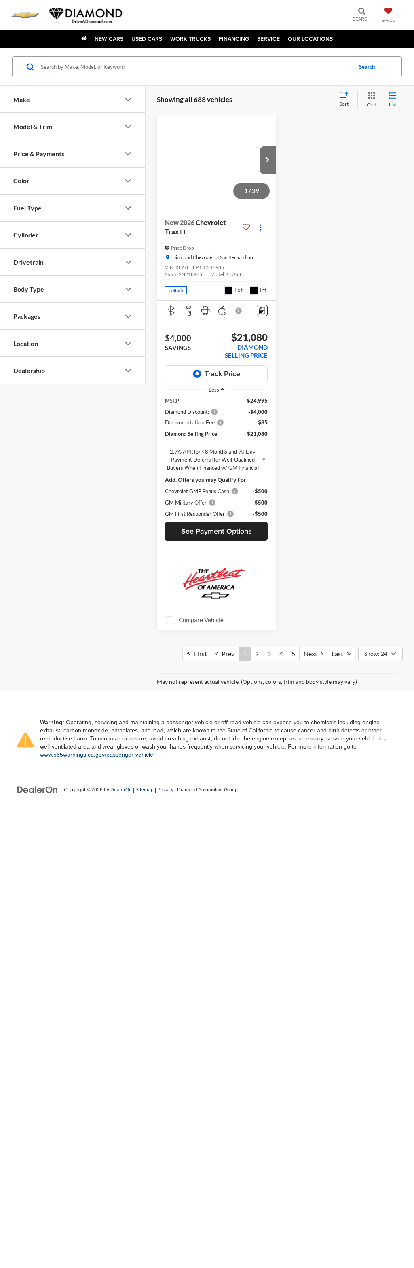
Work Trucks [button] (190, 39)
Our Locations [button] (310, 39)
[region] (216, 457)
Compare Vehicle (201, 619)
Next (312, 1200)
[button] (268, 160)
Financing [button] (234, 39)
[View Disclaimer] (239, 310)
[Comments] (262, 310)
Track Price (222, 374)
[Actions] (260, 227)
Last (339, 1200)
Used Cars (146, 39)
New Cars (109, 39)
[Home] (84, 39)
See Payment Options (216, 531)
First (198, 1200)
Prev (226, 1200)
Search (367, 67)
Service (268, 39)
